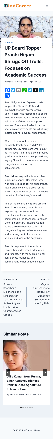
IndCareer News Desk (17, 82)
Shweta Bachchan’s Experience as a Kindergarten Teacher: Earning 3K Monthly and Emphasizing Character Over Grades (12, 297)
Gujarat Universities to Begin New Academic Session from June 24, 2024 (41, 291)
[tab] (21, 407)
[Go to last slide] (8, 372)
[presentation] (26, 355)
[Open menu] (47, 5)
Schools (9, 42)
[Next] (45, 372)
